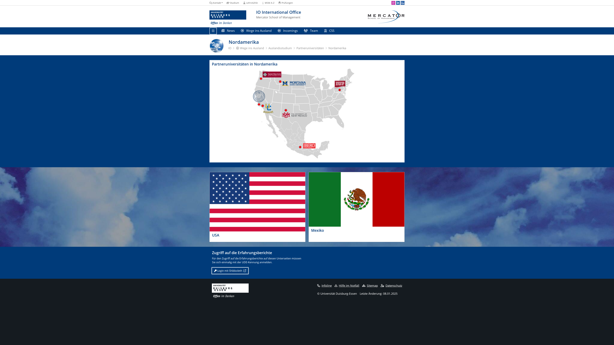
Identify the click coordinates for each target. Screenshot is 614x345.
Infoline (327, 286)
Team (313, 30)
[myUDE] (403, 3)
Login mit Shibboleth (230, 270)
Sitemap (372, 286)
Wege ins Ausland (258, 30)
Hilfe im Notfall (349, 286)
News (230, 30)
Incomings (290, 30)
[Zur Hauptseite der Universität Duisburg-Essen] (227, 17)
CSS (331, 30)
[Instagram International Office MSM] (393, 3)
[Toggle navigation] (213, 31)
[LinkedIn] (398, 3)
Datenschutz (394, 286)
